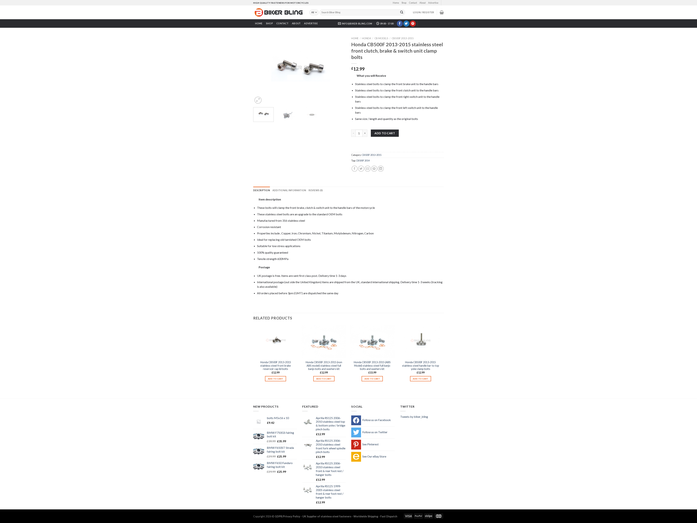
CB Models (381, 38)
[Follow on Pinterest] (413, 23)
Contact (413, 2)
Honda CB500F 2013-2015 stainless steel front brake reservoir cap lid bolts (275, 365)
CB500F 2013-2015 (403, 38)
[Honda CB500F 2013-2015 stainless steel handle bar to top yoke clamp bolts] (420, 341)
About (422, 2)
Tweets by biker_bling (414, 416)
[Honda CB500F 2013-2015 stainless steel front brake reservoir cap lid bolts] (275, 341)
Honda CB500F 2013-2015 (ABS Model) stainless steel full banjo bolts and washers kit (372, 365)
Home (396, 2)
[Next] (339, 70)
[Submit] (402, 12)
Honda (366, 38)
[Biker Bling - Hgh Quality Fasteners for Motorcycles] (278, 12)
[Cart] (442, 12)
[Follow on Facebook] (400, 23)
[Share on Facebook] (355, 169)
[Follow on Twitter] (406, 23)
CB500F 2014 (363, 160)
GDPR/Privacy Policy (287, 516)
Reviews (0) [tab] (316, 190)
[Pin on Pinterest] (374, 169)
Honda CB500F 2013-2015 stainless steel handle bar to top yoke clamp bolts (420, 365)
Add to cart (384, 133)
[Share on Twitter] (361, 169)
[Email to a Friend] (368, 169)
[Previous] (259, 70)
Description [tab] (261, 190)
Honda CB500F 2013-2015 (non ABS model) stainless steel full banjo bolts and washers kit (324, 365)
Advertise (433, 2)
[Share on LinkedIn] (381, 169)
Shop (404, 2)
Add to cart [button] (275, 379)
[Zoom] (258, 100)
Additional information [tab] (289, 190)
